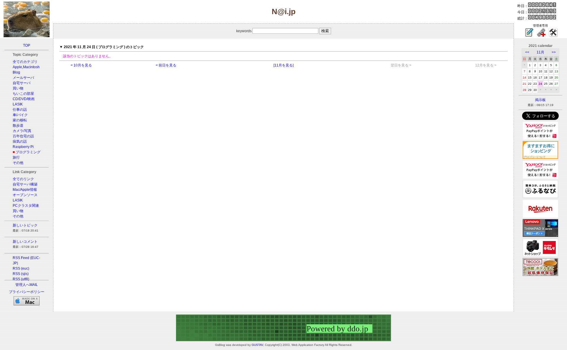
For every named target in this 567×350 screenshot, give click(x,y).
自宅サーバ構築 (25, 184)
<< (527, 52)
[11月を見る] (283, 65)
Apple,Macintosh (26, 67)
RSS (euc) (21, 268)
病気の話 (20, 141)
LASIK (18, 104)
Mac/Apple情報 (25, 190)
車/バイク (20, 115)
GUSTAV (257, 344)
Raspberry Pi (23, 147)
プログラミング (28, 152)
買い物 (18, 88)
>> (554, 52)
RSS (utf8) (21, 279)
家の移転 (20, 120)
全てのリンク (23, 179)
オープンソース (25, 195)
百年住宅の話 (23, 136)
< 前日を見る (166, 65)
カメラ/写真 (22, 131)
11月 (540, 52)
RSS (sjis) (21, 274)
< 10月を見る (81, 65)
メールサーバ (23, 78)
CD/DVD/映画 (24, 99)
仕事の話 (20, 110)
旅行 (16, 157)
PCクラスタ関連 (26, 206)
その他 (18, 163)
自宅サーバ (21, 83)
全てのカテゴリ (25, 62)
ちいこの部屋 (23, 94)
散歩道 (18, 125)
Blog (16, 72)
